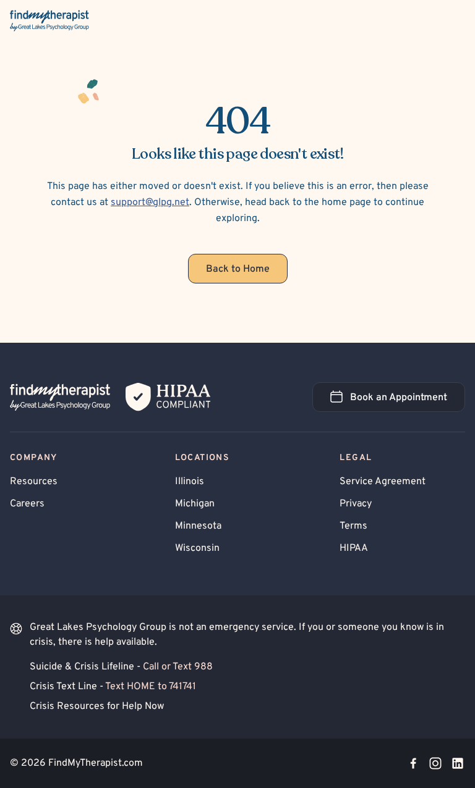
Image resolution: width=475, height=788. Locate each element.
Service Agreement (383, 482)
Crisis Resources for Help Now (97, 706)
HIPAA (354, 548)
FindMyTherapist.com (95, 763)
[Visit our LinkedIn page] (457, 763)
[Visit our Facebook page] (413, 763)
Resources (34, 482)
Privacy (356, 504)
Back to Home (238, 269)
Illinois (189, 482)
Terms (353, 526)
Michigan (195, 504)
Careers (27, 504)
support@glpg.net (150, 202)
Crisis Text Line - (113, 687)
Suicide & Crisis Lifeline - (121, 667)
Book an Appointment (407, 401)
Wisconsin (197, 548)
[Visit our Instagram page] (435, 763)
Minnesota (198, 526)
